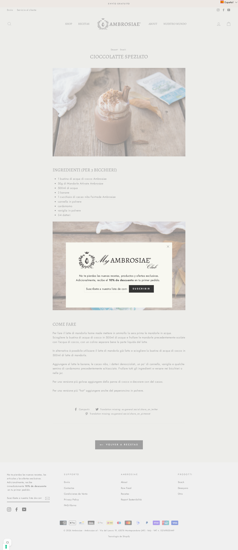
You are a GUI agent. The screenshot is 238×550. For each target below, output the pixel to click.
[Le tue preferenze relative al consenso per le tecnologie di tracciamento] (6, 546)
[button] (229, 2)
